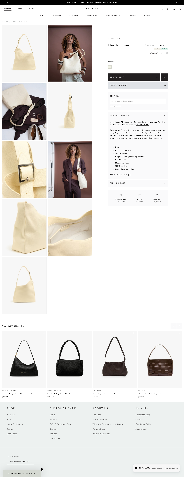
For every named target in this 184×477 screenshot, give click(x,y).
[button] (162, 9)
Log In (53, 415)
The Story (97, 415)
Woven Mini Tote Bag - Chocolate (154, 394)
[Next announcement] (176, 2)
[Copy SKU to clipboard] (129, 175)
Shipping (54, 429)
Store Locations (100, 419)
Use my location (115, 106)
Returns (53, 434)
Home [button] (32, 9)
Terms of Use (99, 429)
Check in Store (118, 85)
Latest (14, 22)
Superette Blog (143, 415)
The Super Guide (143, 424)
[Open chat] (175, 468)
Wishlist (53, 419)
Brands (10, 429)
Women (5, 22)
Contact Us (55, 438)
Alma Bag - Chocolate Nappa (106, 394)
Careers (139, 419)
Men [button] (20, 9)
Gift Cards (12, 434)
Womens (11, 415)
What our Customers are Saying (108, 424)
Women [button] (7, 9)
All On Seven (114, 38)
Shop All (23, 22)
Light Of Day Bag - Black (58, 394)
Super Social (141, 429)
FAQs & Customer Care (61, 424)
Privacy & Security (101, 434)
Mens (9, 419)
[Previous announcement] (8, 2)
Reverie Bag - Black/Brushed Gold (17, 394)
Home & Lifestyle (15, 424)
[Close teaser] (41, 469)
